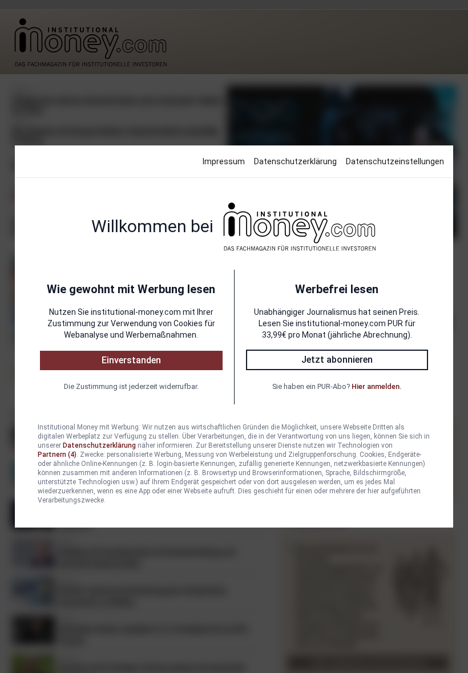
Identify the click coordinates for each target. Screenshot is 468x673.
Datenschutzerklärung (295, 161)
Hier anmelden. (376, 386)
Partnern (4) (57, 455)
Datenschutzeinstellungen (395, 161)
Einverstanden (131, 360)
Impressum (224, 161)
